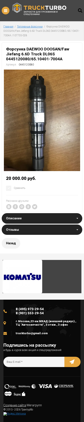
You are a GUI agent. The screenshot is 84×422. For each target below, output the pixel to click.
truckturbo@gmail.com (32, 333)
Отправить (72, 362)
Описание (14, 218)
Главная (8, 26)
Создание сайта (14, 405)
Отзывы (12, 230)
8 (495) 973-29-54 (30, 309)
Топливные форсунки (30, 26)
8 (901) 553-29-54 (30, 313)
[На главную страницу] (39, 10)
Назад (11, 243)
